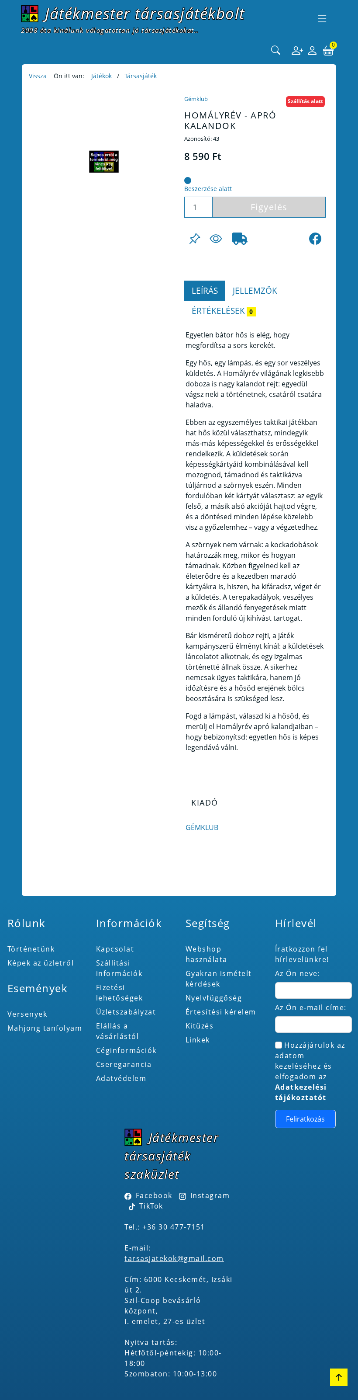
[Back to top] (339, 1377)
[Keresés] (276, 50)
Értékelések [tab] (222, 310)
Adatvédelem (121, 1078)
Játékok (101, 76)
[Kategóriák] (322, 18)
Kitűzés (200, 1026)
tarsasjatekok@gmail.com (174, 1258)
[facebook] (315, 238)
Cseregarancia (124, 1064)
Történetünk (31, 949)
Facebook (154, 1195)
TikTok (150, 1206)
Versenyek (27, 1014)
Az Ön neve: (297, 973)
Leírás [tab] (205, 290)
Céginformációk (126, 1050)
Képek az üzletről (40, 963)
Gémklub (196, 99)
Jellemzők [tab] (255, 290)
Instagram (210, 1195)
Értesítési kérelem (221, 1012)
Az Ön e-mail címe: (311, 1007)
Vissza (38, 76)
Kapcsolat (115, 949)
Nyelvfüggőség (214, 998)
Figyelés (269, 207)
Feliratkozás (305, 1119)
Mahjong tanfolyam (45, 1028)
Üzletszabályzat (126, 1012)
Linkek (198, 1040)
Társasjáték (140, 76)
